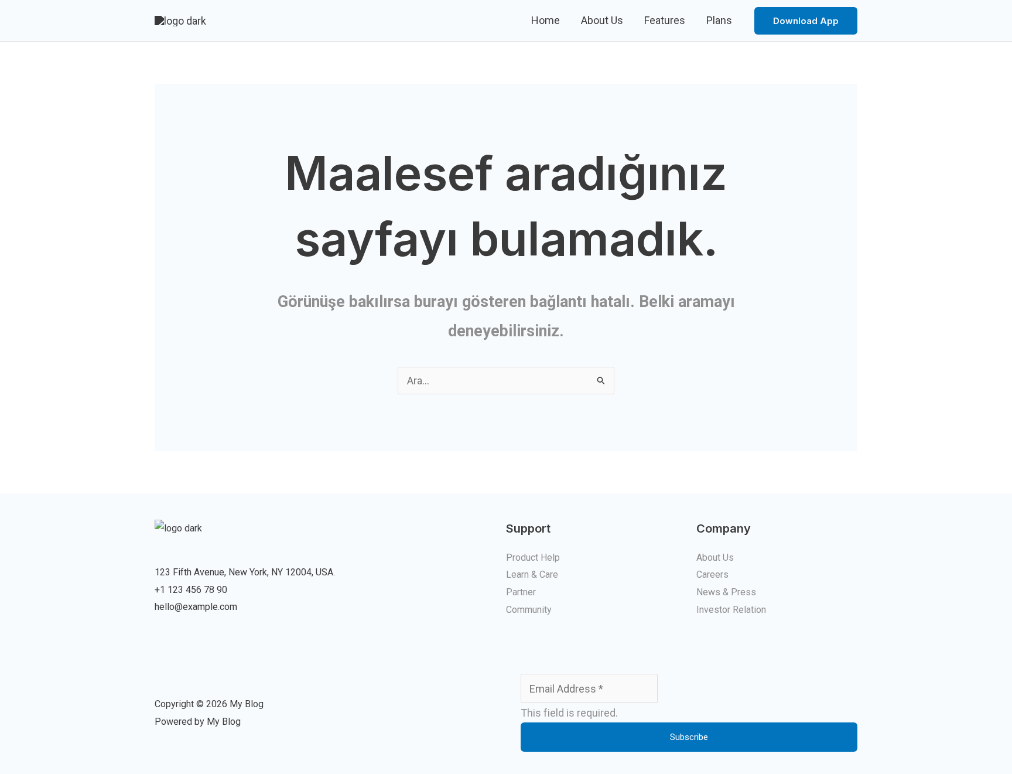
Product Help (533, 557)
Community (529, 609)
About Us (602, 20)
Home (545, 20)
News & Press (726, 592)
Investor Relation (731, 609)
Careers (712, 574)
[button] (805, 21)
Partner (521, 592)
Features (664, 20)
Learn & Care (532, 574)
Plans (719, 20)
